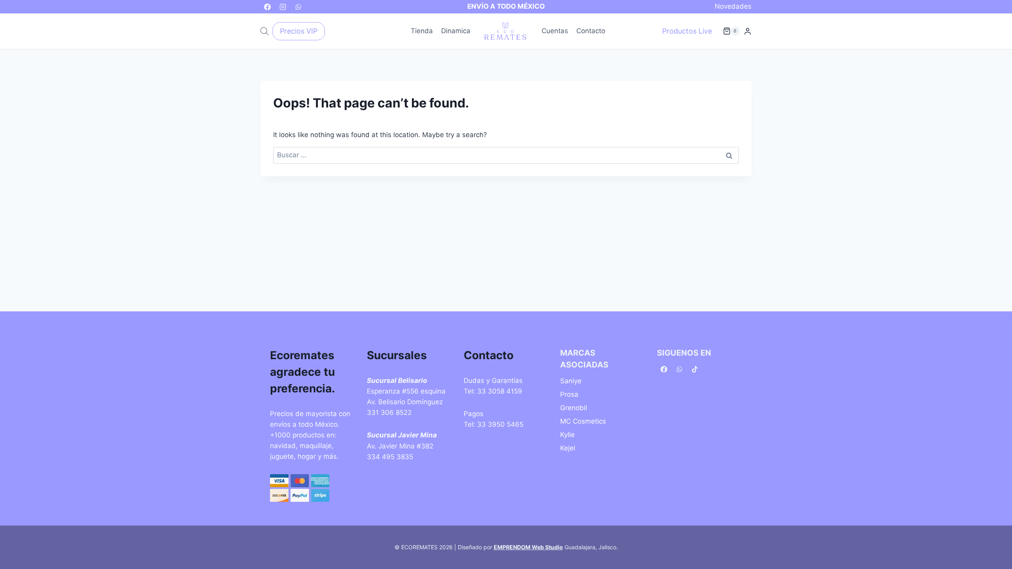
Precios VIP (298, 31)
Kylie (567, 435)
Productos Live (687, 31)
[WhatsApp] (298, 6)
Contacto (590, 31)
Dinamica (455, 31)
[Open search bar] (264, 31)
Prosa (569, 394)
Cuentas (555, 31)
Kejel (567, 448)
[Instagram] (282, 6)
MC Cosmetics (583, 421)
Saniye (571, 381)
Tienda (422, 31)
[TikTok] (694, 369)
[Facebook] (267, 6)
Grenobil (573, 408)
